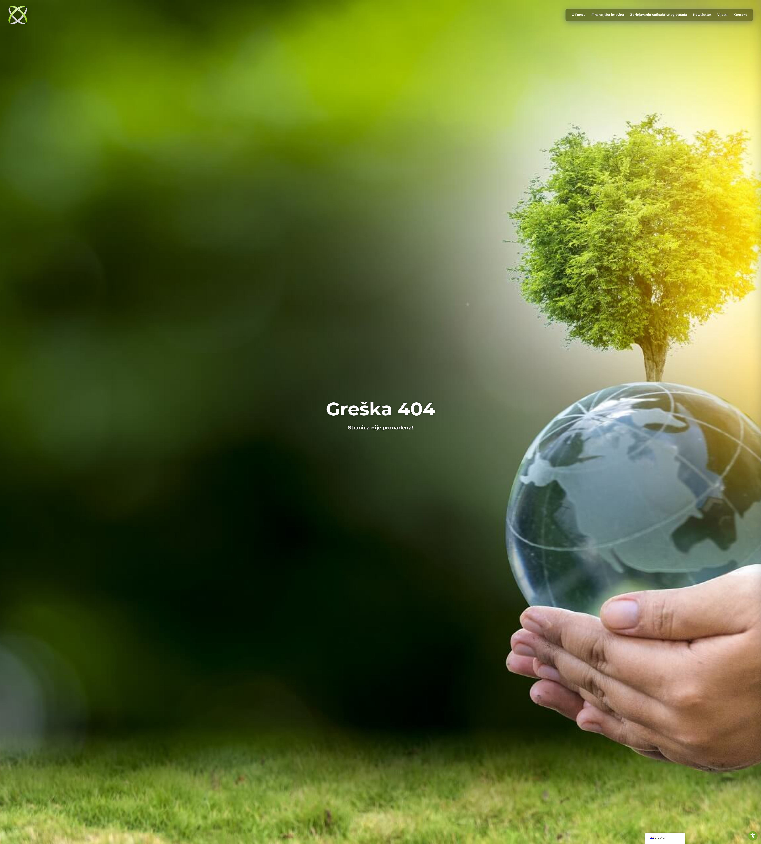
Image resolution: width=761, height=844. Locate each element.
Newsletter (702, 15)
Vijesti (722, 15)
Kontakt (740, 15)
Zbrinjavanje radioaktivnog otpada (658, 15)
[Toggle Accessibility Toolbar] (753, 836)
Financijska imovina (608, 15)
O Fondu (579, 15)
